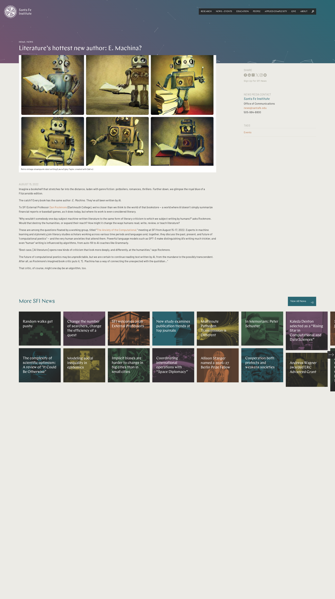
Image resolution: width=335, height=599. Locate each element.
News (30, 42)
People (257, 11)
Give (293, 11)
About (303, 11)
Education (242, 11)
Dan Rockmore (58, 207)
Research (206, 11)
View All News (298, 301)
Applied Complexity (276, 11)
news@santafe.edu (255, 107)
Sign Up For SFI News (255, 80)
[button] (206, 11)
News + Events (224, 11)
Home (22, 42)
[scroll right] (331, 355)
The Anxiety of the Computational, (117, 229)
